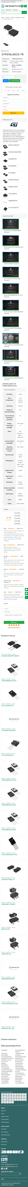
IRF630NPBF (4, 1073)
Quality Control (5, 1116)
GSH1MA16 (18, 1055)
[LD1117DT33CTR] (5, 209)
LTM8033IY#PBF (19, 1053)
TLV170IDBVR (4, 1081)
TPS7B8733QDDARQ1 (7, 1071)
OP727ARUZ (18, 1081)
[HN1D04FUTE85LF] (14, 893)
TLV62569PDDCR (19, 1083)
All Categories (4, 1132)
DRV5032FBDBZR (5, 1074)
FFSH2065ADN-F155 (9, 855)
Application (8, 9)
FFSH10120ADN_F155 (10, 1004)
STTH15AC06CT (8, 755)
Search (24, 12)
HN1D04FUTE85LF (8, 904)
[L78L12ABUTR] (5, 195)
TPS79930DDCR (19, 1073)
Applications (4, 1141)
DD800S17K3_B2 (8, 1028)
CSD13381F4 (4, 1076)
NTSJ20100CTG (8, 706)
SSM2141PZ (4, 1053)
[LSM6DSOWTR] (5, 202)
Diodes (7, 17)
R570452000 (18, 1061)
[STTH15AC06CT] (14, 744)
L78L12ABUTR (12, 193)
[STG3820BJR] (5, 167)
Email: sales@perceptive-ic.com (9, 1164)
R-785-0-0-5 (4, 1061)
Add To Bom (15, 80)
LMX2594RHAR (19, 1066)
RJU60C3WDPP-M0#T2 (10, 656)
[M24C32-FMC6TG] (5, 146)
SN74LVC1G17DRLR (20, 1074)
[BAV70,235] (14, 918)
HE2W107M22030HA (20, 1056)
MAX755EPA (4, 1065)
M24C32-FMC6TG (13, 145)
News (2, 1113)
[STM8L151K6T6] (5, 188)
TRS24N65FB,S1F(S (9, 681)
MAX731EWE (18, 1079)
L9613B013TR (12, 159)
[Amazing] (9, 625)
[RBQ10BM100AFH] (14, 968)
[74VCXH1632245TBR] (5, 153)
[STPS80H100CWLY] (14, 720)
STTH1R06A (11, 173)
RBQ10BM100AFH (8, 979)
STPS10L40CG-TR (18, 69)
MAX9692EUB (18, 1078)
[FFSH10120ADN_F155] (14, 993)
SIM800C (3, 1063)
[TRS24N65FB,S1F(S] (14, 670)
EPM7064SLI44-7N (6, 1060)
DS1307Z (17, 1071)
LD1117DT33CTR (13, 207)
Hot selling (3, 1129)
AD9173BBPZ (4, 1055)
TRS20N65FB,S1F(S (9, 780)
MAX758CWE (18, 1076)
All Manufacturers (5, 1134)
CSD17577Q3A (5, 1066)
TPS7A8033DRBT (19, 1068)
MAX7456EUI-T (19, 1058)
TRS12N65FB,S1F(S (9, 830)
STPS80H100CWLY (9, 730)
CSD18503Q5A (19, 1063)
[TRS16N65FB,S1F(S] (14, 794)
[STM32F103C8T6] (5, 181)
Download (15, 9)
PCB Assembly (5, 1119)
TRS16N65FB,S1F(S (9, 805)
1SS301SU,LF (6, 954)
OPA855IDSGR (5, 1083)
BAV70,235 (6, 929)
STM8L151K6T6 (13, 187)
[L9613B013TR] (5, 160)
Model (2, 9)
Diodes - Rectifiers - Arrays (18, 17)
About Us (3, 1110)
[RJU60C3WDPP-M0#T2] (14, 645)
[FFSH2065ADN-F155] (14, 844)
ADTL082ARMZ (5, 1079)
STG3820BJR (12, 166)
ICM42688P (4, 1050)
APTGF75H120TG (19, 1060)
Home (2, 17)
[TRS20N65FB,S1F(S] (14, 769)
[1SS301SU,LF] (14, 943)
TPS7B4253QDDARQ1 (21, 1070)
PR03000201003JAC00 (7, 1058)
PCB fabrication (5, 1122)
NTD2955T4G (18, 1065)
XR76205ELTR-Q (5, 1078)
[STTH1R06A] (5, 174)
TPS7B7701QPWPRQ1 (6, 1070)
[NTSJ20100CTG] (14, 695)
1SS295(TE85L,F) (8, 879)
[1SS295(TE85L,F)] (14, 869)
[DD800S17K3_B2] (14, 1018)
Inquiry (6, 80)
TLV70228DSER (5, 1068)
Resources (3, 1144)
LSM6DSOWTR (12, 200)
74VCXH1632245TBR (14, 152)
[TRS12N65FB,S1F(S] (14, 819)
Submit (14, 113)
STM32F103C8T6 (13, 180)
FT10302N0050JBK (6, 1056)
